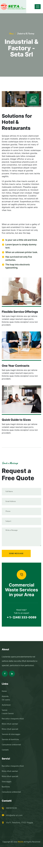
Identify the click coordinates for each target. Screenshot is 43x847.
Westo (20, 841)
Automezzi (6, 705)
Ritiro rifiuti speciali (10, 729)
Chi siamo (6, 699)
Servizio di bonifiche (10, 739)
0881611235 (11, 808)
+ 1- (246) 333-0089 (21, 617)
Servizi (4, 710)
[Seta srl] (13, 6)
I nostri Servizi (8, 713)
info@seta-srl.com (14, 815)
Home (11, 33)
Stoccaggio (6, 781)
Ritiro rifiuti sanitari (10, 724)
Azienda (5, 696)
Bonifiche (6, 786)
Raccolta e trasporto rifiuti (13, 718)
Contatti (5, 750)
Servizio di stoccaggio (11, 734)
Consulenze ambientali (11, 744)
